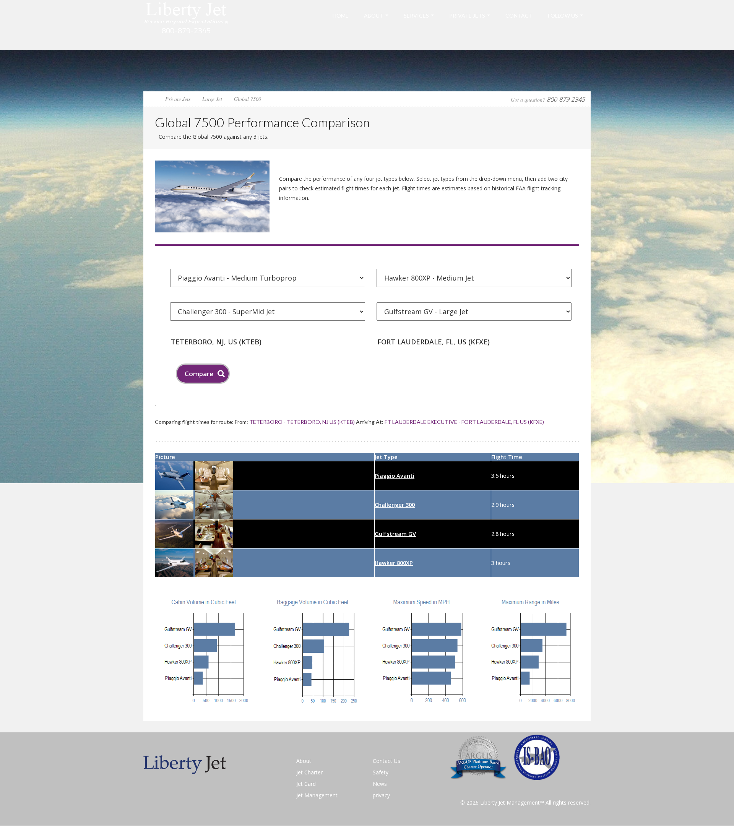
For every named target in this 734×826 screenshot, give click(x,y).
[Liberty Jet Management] (186, 24)
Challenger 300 (395, 504)
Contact (519, 15)
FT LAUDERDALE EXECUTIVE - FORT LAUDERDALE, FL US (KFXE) (464, 422)
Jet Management (317, 795)
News (380, 783)
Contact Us (386, 760)
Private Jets (467, 15)
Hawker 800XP (394, 562)
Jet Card (306, 783)
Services (416, 15)
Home (341, 15)
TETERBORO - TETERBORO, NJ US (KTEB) (302, 422)
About (373, 15)
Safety (380, 772)
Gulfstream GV (395, 533)
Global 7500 (247, 98)
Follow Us (563, 15)
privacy (381, 795)
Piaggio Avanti (394, 475)
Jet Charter (309, 772)
